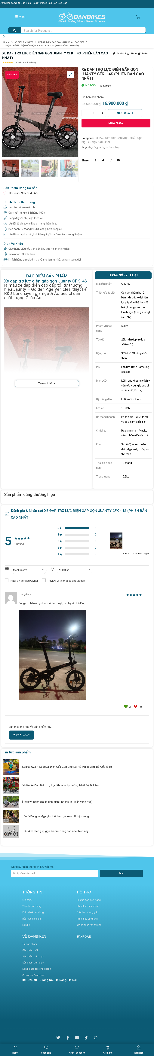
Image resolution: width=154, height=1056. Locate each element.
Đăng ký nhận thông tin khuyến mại (32, 866)
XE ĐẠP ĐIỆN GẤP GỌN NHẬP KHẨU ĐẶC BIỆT (61, 42)
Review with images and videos (66, 580)
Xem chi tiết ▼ (47, 383)
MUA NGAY (115, 123)
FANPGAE (84, 936)
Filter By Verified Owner (24, 580)
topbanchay (113, 147)
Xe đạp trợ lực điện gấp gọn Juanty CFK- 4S (45, 281)
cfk (94, 147)
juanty (100, 147)
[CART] (138, 17)
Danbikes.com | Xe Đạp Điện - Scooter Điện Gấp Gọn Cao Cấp (33, 3)
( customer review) (25, 62)
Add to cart (124, 112)
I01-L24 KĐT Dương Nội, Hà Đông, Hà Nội (49, 980)
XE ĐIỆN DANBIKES (24, 42)
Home (6, 42)
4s (89, 147)
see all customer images (136, 553)
